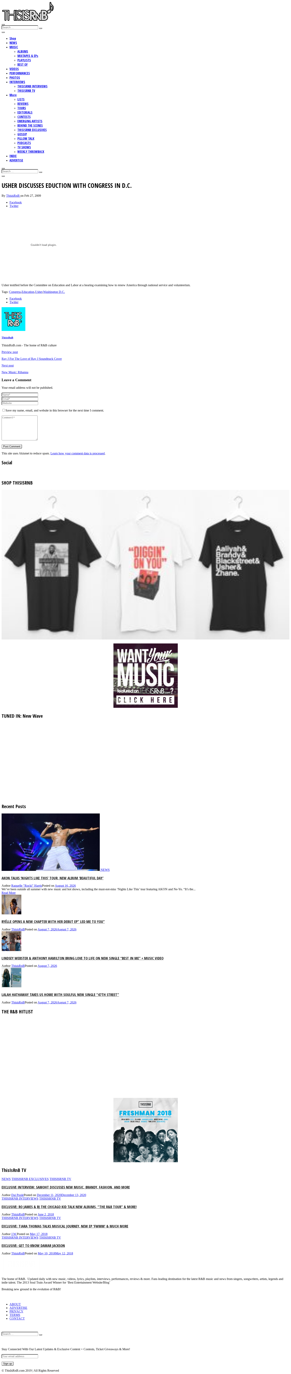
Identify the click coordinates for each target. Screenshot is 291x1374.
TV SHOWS (24, 147)
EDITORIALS (24, 112)
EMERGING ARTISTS (29, 121)
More (13, 95)
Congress (15, 292)
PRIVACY (16, 1311)
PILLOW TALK (25, 138)
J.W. (14, 1234)
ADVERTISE (16, 160)
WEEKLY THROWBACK (30, 151)
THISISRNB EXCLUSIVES (32, 130)
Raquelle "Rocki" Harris (26, 885)
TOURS (21, 108)
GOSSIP (22, 134)
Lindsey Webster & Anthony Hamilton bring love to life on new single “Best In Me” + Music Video (83, 958)
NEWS (13, 43)
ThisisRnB (13, 195)
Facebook (16, 202)
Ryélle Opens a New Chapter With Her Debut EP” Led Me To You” (53, 921)
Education (28, 292)
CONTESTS (24, 117)
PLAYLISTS (24, 60)
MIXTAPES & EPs (27, 56)
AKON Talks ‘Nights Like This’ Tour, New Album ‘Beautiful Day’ (53, 877)
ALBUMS (22, 51)
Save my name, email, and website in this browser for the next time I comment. (55, 410)
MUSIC (14, 47)
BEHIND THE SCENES (30, 125)
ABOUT (15, 1304)
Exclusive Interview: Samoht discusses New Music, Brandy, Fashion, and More (66, 1187)
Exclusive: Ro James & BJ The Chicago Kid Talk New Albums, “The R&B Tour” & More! (69, 1206)
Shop (13, 38)
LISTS (21, 99)
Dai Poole (17, 1195)
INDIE (13, 156)
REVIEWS (23, 104)
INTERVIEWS (17, 82)
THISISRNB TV (26, 90)
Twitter (14, 206)
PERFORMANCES (20, 73)
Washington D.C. (54, 292)
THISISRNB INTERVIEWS (32, 86)
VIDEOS (14, 69)
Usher (38, 292)
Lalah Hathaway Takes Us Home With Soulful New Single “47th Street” (60, 994)
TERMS (15, 1315)
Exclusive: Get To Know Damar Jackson (33, 1245)
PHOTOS (15, 77)
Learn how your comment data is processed (77, 453)
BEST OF (22, 64)
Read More (9, 892)
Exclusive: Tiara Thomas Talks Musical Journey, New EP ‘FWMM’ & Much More (65, 1226)
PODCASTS (24, 143)
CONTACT (17, 1318)
